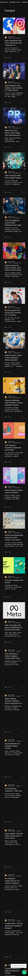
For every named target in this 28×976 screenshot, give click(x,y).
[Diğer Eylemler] (23, 37)
